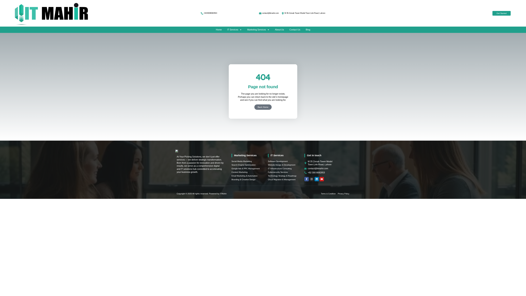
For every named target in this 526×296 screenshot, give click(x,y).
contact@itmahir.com (270, 13)
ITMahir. (223, 194)
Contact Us (294, 30)
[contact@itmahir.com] (260, 13)
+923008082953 (210, 13)
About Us (279, 30)
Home (219, 30)
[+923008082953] (202, 13)
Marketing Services (256, 30)
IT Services (232, 30)
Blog (308, 30)
